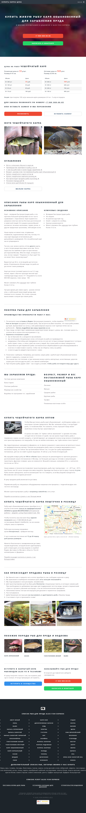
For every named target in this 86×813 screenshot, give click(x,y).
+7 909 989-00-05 (43, 36)
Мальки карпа (23, 189)
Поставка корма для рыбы (14, 785)
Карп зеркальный (11, 656)
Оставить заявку (63, 114)
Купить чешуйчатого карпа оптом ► (19, 174)
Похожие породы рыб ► (15, 181)
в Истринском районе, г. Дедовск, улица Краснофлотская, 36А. (22, 511)
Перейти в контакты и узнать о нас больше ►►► (22, 496)
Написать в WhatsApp (43, 43)
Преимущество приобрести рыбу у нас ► (21, 168)
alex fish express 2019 (44, 797)
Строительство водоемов (72, 785)
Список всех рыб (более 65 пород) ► (20, 183)
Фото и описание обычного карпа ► (20, 165)
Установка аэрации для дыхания (43, 786)
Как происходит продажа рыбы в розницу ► (22, 179)
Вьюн (66, 656)
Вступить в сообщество (23, 684)
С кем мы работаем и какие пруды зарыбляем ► (24, 170)
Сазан (26, 656)
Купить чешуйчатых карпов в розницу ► (21, 176)
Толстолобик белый (52, 656)
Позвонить (23, 114)
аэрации (23, 283)
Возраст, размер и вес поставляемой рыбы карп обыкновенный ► (31, 172)
